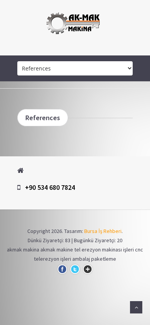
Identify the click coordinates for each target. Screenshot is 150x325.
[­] (75, 48)
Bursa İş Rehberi (103, 231)
